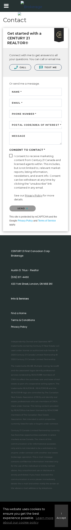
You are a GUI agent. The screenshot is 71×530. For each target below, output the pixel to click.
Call (22, 67)
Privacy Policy (25, 220)
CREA (14, 379)
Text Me (50, 67)
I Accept (61, 516)
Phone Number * (24, 114)
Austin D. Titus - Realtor (25, 270)
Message (18, 136)
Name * (17, 91)
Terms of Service (47, 220)
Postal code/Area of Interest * (36, 125)
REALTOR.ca (20, 410)
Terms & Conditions (23, 320)
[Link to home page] (35, 6)
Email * (17, 102)
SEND (21, 208)
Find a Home (18, 313)
